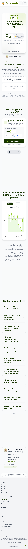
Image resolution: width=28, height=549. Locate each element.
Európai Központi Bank (13, 256)
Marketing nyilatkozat (6, 526)
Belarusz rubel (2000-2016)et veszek (8, 36)
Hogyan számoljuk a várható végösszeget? (14, 93)
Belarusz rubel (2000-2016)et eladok (19, 36)
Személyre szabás (14, 51)
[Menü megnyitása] (25, 3)
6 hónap (11, 207)
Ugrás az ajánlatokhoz (13, 48)
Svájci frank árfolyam (6, 488)
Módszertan (4, 512)
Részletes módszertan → (10, 262)
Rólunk (2, 510)
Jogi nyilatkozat (5, 528)
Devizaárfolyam (5, 492)
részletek (23, 96)
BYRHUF (24, 8)
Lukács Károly (17, 56)
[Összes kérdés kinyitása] (23, 301)
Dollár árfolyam (4, 486)
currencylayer (8, 245)
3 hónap (18, 203)
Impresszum (4, 518)
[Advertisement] (14, 103)
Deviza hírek (4, 499)
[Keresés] (21, 3)
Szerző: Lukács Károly (6, 514)
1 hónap (10, 203)
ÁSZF (2, 530)
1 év (18, 207)
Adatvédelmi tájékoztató (7, 524)
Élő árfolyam (4, 490)
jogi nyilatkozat (23, 541)
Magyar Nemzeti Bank (17, 246)
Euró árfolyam (4, 484)
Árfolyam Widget (5, 501)
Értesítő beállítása (14, 141)
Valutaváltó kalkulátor (14, 8)
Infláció (3, 503)
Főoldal (5, 8)
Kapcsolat (3, 516)
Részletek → (11, 461)
